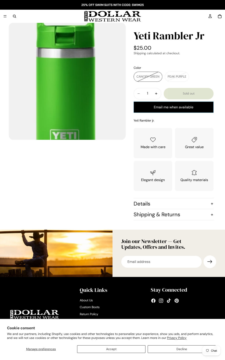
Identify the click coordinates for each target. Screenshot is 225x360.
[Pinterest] (176, 300)
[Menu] (5, 16)
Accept (111, 349)
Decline (181, 349)
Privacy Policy (177, 338)
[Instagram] (161, 300)
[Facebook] (153, 300)
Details (142, 203)
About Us (86, 300)
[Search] (14, 16)
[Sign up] (209, 261)
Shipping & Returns (157, 214)
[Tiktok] (168, 300)
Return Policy (89, 314)
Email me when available (173, 107)
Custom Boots (90, 307)
